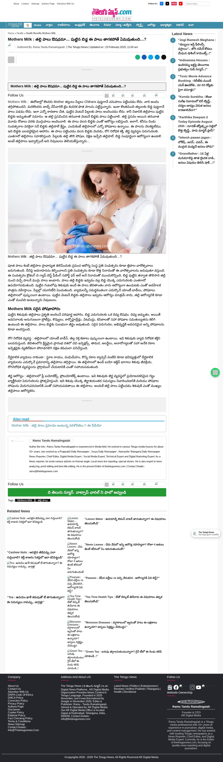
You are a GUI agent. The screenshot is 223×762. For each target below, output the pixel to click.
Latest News (182, 34)
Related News (18, 511)
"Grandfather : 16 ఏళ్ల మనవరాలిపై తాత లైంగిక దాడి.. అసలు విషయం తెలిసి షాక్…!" (196, 158)
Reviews (119, 688)
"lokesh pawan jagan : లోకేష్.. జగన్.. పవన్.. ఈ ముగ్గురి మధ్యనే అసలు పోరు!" (196, 142)
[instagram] (135, 95)
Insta (174, 3)
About (16, 3)
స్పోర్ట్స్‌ (139, 24)
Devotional (130, 691)
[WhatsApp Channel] (215, 372)
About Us (13, 686)
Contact (25, 3)
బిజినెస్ (180, 24)
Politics (134, 686)
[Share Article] (137, 57)
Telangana (153, 688)
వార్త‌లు (49, 24)
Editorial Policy (16, 715)
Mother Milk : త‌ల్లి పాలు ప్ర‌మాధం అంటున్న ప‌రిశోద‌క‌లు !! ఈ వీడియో (56, 425)
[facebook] (115, 95)
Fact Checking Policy (20, 718)
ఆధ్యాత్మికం (166, 24)
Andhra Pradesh (135, 688)
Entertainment (149, 686)
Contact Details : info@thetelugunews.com (23, 729)
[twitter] (125, 95)
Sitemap (35, 3)
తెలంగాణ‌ (94, 24)
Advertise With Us (65, 3)
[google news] (107, 95)
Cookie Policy (16, 712)
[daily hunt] (159, 95)
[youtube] (147, 95)
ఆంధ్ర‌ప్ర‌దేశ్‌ (80, 24)
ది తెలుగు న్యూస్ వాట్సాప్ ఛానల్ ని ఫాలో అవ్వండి (87, 492)
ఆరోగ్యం (152, 24)
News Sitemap (16, 724)
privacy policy (16, 703)
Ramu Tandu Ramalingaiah (49, 47)
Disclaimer (14, 709)
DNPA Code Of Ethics (20, 694)
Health (20, 33)
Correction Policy (18, 700)
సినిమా (107, 24)
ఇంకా (191, 24)
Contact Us (14, 688)
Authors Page (48, 3)
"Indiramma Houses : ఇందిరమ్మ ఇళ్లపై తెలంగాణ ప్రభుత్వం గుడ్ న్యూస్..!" (194, 65)
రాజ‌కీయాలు (63, 24)
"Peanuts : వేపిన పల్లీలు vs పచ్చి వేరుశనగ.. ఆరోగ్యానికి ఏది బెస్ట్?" (122, 578)
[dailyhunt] (208, 688)
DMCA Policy (15, 697)
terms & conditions (19, 721)
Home (37, 25)
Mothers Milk (17, 102)
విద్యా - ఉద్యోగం (124, 24)
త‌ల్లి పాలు (43, 500)
